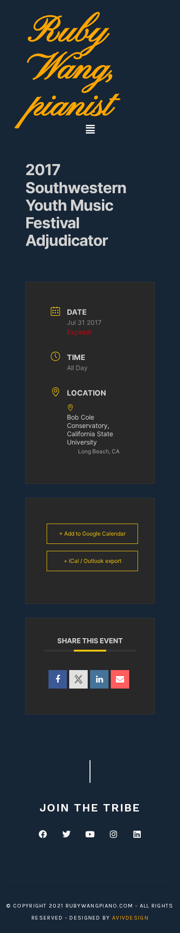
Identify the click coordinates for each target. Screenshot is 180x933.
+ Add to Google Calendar (92, 533)
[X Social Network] (78, 679)
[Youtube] (90, 833)
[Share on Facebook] (57, 679)
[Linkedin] (99, 679)
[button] (90, 129)
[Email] (120, 679)
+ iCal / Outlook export (92, 560)
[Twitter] (66, 833)
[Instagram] (113, 833)
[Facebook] (43, 833)
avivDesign (130, 918)
